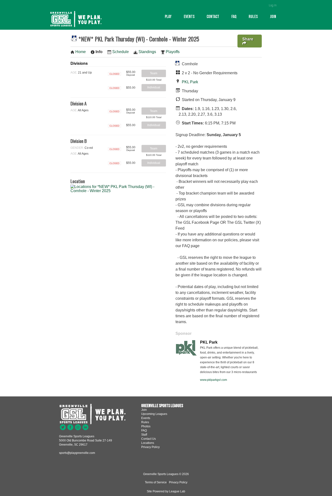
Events (189, 17)
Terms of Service (156, 482)
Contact (213, 17)
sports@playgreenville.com (77, 453)
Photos (145, 426)
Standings (147, 52)
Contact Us (148, 438)
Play (168, 17)
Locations (147, 443)
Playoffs (173, 52)
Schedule (120, 52)
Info (99, 52)
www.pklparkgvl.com (213, 380)
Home (80, 52)
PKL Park (190, 82)
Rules (253, 17)
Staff (144, 434)
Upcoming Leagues (154, 414)
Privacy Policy (150, 447)
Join (273, 17)
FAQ (233, 17)
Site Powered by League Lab (166, 491)
